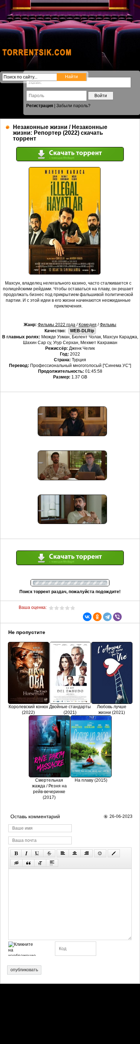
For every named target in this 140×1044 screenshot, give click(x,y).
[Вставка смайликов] (100, 853)
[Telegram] (107, 616)
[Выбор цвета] (114, 853)
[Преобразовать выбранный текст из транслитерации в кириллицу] (40, 863)
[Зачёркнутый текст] (49, 853)
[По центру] (75, 853)
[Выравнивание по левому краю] (63, 853)
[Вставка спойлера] (52, 863)
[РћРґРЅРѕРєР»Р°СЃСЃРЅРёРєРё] (97, 616)
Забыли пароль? (73, 105)
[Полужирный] (16, 853)
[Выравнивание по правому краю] (86, 853)
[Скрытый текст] (16, 863)
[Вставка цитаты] (28, 863)
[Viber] (117, 616)
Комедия (88, 324)
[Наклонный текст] (26, 853)
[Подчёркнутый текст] (37, 853)
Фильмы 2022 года (56, 324)
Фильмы (108, 324)
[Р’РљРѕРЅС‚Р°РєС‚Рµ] (87, 616)
